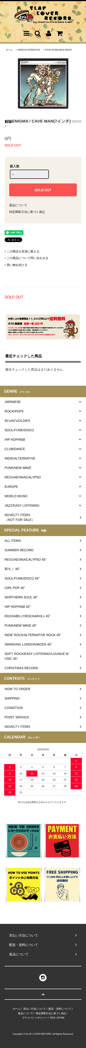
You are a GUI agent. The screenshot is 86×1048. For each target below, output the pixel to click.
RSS (52, 1017)
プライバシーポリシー (34, 1017)
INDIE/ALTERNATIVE (29, 50)
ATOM (60, 1017)
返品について (18, 205)
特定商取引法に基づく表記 (27, 212)
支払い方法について (34, 1008)
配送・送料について (60, 1008)
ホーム (9, 50)
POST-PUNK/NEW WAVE (58, 50)
